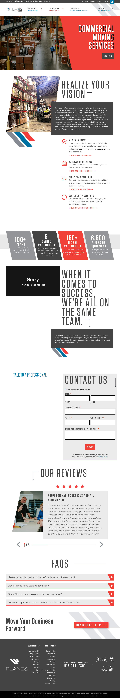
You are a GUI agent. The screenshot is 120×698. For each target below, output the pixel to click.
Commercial (53, 9)
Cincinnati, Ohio (34, 651)
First (67, 402)
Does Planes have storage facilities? (28, 585)
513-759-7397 (75, 666)
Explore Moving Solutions (78, 155)
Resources (79, 9)
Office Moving (50, 684)
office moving (98, 122)
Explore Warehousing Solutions (80, 171)
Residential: (15, 1)
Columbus (59, 120)
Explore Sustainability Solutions (81, 208)
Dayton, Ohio (35, 654)
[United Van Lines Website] (107, 670)
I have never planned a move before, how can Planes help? (41, 577)
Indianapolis (99, 117)
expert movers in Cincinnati (73, 117)
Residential (32, 9)
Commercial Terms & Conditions (46, 693)
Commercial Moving (49, 670)
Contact (99, 1)
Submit (90, 447)
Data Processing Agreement (94, 693)
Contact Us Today (89, 625)
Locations (47, 1)
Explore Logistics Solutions (79, 189)
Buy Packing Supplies (88, 1)
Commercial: (34, 1)
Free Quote (108, 56)
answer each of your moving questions (88, 149)
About (104, 9)
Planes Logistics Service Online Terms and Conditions (70, 693)
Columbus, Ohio (34, 656)
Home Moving (51, 651)
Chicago (89, 117)
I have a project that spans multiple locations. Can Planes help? (44, 602)
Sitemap (105, 693)
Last (92, 402)
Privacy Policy (102, 457)
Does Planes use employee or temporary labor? (35, 594)
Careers (105, 1)
